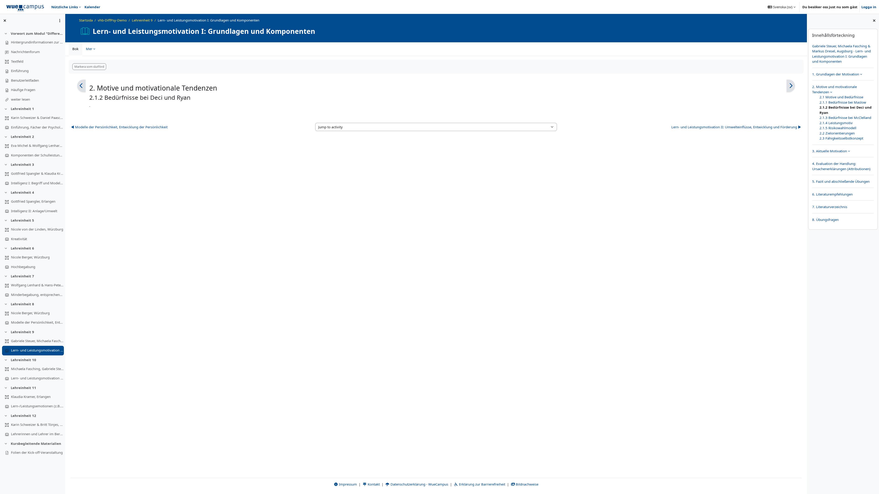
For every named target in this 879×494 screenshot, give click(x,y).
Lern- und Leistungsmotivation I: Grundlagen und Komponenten (37, 350)
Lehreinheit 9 (22, 332)
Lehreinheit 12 (23, 415)
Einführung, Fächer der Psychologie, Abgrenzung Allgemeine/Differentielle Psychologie (37, 127)
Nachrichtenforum (25, 51)
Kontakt (373, 484)
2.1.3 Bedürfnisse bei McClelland (845, 117)
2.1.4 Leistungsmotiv (836, 123)
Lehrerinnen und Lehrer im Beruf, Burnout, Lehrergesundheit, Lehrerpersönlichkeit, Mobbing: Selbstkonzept (37, 434)
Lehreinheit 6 (22, 248)
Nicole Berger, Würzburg (30, 257)
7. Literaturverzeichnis (829, 206)
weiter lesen (20, 99)
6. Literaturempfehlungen (832, 194)
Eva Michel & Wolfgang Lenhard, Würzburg (37, 145)
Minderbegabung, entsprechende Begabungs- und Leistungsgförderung (37, 294)
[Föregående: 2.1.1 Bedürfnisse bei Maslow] (81, 86)
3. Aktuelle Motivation (829, 151)
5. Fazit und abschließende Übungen (841, 181)
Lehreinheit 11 (23, 387)
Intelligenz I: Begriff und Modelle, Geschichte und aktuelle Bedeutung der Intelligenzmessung (37, 183)
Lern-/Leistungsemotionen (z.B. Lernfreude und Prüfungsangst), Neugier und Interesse (37, 406)
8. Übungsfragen (825, 219)
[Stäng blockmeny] (874, 20)
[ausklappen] (861, 74)
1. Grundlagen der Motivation (835, 74)
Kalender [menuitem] (92, 7)
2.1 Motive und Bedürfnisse (841, 97)
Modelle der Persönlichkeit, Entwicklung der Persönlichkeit (37, 322)
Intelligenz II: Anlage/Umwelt (34, 211)
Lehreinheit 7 (22, 276)
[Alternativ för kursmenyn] (59, 20)
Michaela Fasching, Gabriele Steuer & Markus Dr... (37, 368)
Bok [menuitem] (75, 48)
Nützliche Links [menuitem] (64, 7)
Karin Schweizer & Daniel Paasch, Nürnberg (37, 117)
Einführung (20, 70)
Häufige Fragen (23, 89)
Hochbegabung (23, 266)
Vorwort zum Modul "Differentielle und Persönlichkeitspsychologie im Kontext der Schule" (37, 33)
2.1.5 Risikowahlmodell (837, 128)
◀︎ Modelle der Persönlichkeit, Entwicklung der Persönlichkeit (119, 127)
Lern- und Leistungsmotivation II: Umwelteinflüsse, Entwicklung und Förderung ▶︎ (736, 127)
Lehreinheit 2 (22, 136)
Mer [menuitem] (89, 48)
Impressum (347, 484)
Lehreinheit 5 (22, 220)
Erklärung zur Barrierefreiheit (481, 484)
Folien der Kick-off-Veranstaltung (37, 452)
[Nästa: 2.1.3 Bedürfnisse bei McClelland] (791, 86)
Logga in (868, 7)
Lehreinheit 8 (22, 304)
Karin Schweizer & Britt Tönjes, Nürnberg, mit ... (37, 424)
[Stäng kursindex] (4, 20)
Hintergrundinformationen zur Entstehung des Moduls (37, 42)
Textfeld (17, 61)
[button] (781, 7)
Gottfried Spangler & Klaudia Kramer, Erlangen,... (37, 173)
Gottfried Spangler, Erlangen (33, 201)
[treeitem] (32, 66)
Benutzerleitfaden (25, 80)
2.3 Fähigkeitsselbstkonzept (841, 138)
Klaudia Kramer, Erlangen (31, 396)
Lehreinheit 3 (22, 164)
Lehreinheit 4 (22, 192)
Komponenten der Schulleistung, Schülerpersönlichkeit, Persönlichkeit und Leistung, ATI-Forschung (37, 155)
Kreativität (19, 238)
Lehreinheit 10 (23, 359)
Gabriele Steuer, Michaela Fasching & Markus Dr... (37, 340)
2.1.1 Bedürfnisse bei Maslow (842, 102)
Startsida (86, 20)
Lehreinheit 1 (22, 108)
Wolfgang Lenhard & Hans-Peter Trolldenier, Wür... (37, 285)
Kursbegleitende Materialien (36, 443)
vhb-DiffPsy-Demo (112, 20)
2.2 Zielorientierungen (837, 133)
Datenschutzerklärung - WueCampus (419, 484)
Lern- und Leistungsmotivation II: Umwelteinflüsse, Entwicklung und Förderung (37, 378)
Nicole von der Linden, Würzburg (37, 229)
